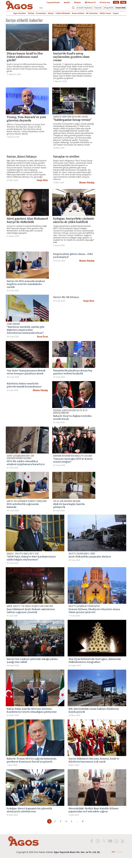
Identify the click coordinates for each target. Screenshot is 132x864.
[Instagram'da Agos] (97, 841)
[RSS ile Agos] (122, 841)
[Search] (73, 8)
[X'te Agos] (103, 841)
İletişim (77, 2)
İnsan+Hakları (78, 13)
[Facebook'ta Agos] (91, 841)
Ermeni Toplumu (84, 7)
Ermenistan (41, 13)
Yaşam (116, 13)
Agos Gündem (19, 13)
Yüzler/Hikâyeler (62, 13)
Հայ (116, 2)
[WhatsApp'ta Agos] (116, 841)
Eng (123, 2)
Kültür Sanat (105, 13)
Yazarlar (98, 7)
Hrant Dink (121, 7)
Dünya (51, 13)
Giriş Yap (105, 2)
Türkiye (31, 13)
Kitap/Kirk (108, 7)
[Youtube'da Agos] (110, 841)
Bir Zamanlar (92, 13)
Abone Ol (91, 2)
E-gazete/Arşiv (53, 2)
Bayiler (67, 2)
